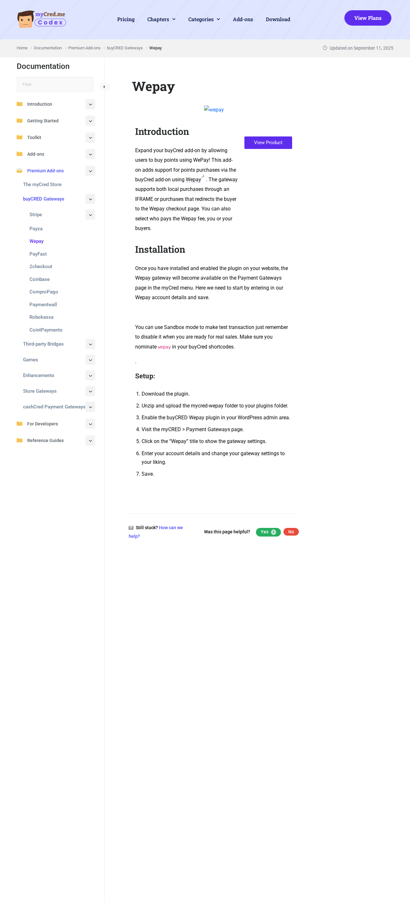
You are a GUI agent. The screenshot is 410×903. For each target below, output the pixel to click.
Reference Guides (45, 440)
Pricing (126, 19)
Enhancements (38, 375)
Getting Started (43, 120)
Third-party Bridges (43, 344)
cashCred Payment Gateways (54, 407)
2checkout (40, 266)
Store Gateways (40, 391)
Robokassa (41, 317)
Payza (36, 229)
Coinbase (39, 279)
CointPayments (45, 330)
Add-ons (243, 19)
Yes (268, 531)
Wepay (36, 241)
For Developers (42, 423)
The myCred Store (42, 184)
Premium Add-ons (45, 170)
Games (30, 360)
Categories (201, 19)
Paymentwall (43, 305)
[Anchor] (193, 131)
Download (278, 19)
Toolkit (34, 137)
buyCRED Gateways (43, 199)
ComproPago (43, 292)
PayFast (38, 254)
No (291, 531)
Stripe (35, 215)
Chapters (158, 19)
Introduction (39, 104)
